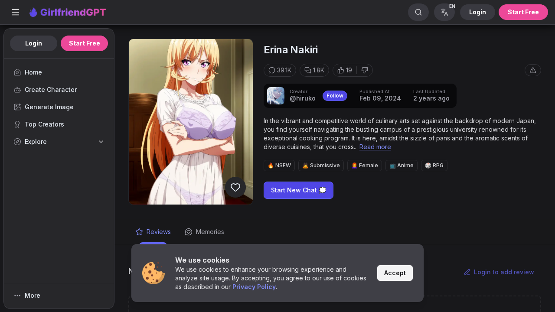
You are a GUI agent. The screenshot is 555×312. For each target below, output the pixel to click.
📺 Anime (401, 165)
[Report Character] (533, 70)
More (32, 295)
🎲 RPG (434, 165)
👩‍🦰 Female (364, 165)
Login (477, 12)
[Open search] (418, 12)
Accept (395, 272)
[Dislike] (364, 70)
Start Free (523, 12)
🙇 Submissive (321, 165)
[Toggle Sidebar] (15, 12)
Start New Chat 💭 (298, 190)
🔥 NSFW (279, 165)
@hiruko (303, 98)
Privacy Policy (254, 286)
